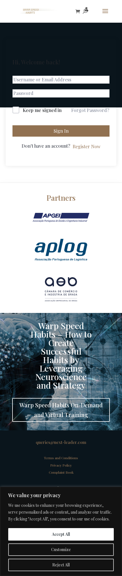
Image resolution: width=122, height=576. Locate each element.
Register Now (86, 146)
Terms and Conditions (61, 458)
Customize (61, 549)
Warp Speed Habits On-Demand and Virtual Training (61, 409)
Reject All (61, 564)
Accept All (61, 534)
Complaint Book (61, 472)
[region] (61, 531)
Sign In (61, 131)
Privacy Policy (61, 465)
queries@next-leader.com (61, 442)
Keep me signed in (42, 110)
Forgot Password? (90, 110)
